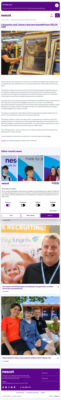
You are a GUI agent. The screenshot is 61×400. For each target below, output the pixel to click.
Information (45, 378)
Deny (11, 215)
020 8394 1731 (26, 387)
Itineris (57, 396)
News (7, 20)
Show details (53, 210)
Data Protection (20, 392)
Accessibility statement (32, 392)
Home (2, 20)
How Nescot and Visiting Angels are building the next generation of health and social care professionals (27, 288)
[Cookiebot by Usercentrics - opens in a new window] (52, 183)
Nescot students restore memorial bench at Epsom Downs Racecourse (26, 358)
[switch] (23, 205)
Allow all (50, 215)
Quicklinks (44, 373)
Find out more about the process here (36, 8)
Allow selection (30, 215)
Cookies (43, 392)
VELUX (3, 140)
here (49, 136)
